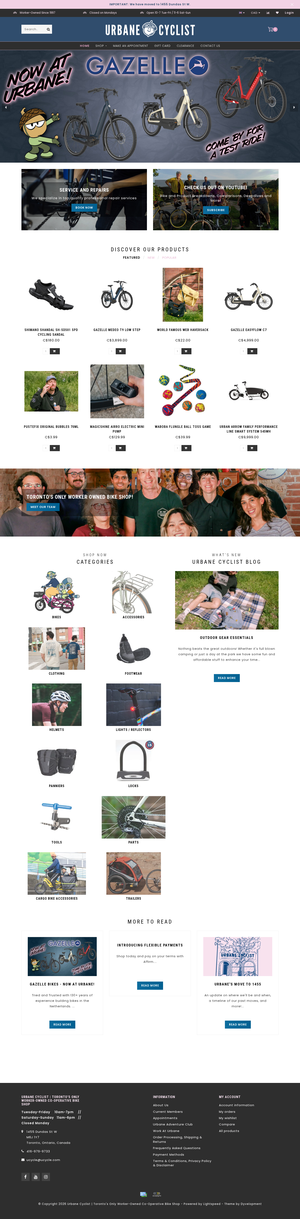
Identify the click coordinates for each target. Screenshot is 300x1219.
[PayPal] (157, 1194)
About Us (161, 1105)
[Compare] (268, 13)
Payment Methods (168, 1154)
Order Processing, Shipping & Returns (177, 1139)
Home (84, 46)
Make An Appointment (130, 46)
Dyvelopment (251, 1204)
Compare (227, 1124)
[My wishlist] (277, 13)
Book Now (84, 208)
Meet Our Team (43, 507)
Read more (227, 678)
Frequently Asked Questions (177, 1148)
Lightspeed (212, 1204)
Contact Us (210, 46)
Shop (100, 46)
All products (229, 1131)
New (151, 257)
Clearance (185, 46)
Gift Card (162, 46)
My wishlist (228, 1118)
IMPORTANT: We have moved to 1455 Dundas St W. (150, 4)
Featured (131, 257)
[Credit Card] (143, 1194)
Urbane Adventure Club (173, 1124)
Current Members (168, 1111)
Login (289, 13)
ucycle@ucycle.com (43, 1160)
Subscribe (216, 210)
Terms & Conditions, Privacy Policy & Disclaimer (182, 1163)
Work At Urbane (166, 1131)
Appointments (165, 1118)
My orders (227, 1111)
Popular (169, 257)
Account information (236, 1105)
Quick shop (53, 328)
